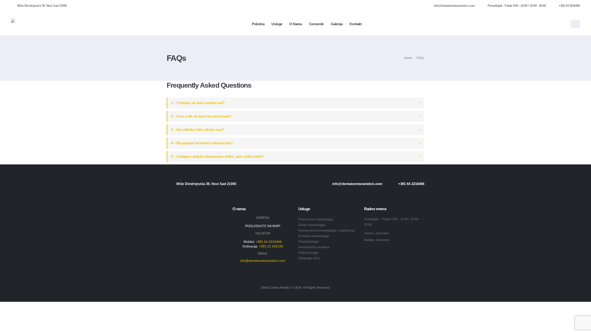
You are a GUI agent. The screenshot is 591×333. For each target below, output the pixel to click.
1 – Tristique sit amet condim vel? (198, 103)
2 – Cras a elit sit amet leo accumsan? (201, 116)
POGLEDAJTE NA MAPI (262, 226)
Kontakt (356, 24)
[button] (575, 24)
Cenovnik (316, 24)
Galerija (337, 24)
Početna (258, 24)
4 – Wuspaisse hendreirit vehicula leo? (202, 143)
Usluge (276, 24)
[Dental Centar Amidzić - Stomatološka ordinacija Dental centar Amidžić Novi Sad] (25, 24)
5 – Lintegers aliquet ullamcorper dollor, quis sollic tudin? (217, 156)
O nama (295, 24)
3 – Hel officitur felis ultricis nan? (197, 130)
